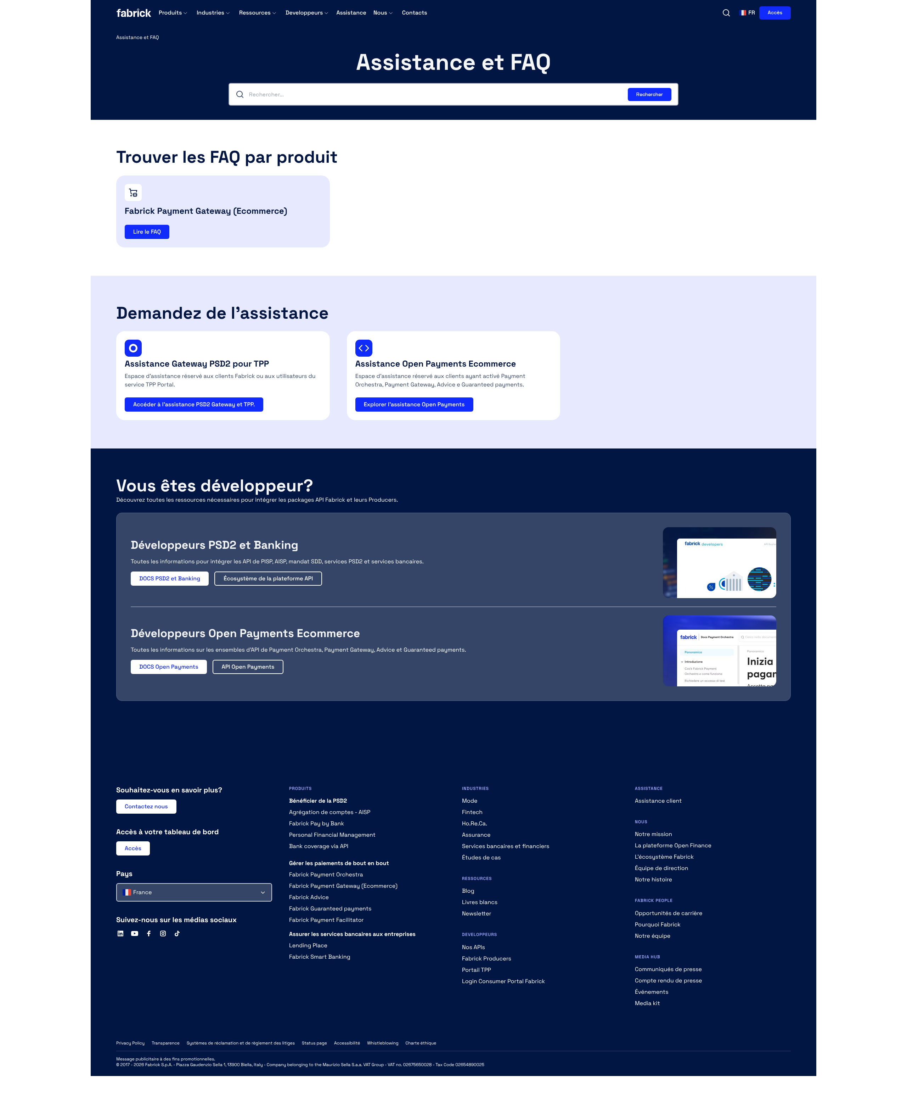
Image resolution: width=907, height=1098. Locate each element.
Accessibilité (347, 1043)
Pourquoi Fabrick (658, 924)
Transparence (166, 1043)
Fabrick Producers (486, 958)
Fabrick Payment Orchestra (326, 874)
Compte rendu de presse (668, 980)
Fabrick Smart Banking (319, 956)
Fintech (472, 812)
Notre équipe (652, 936)
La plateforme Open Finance (673, 845)
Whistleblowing (382, 1043)
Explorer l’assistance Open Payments (414, 404)
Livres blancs (479, 902)
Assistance (351, 12)
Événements (652, 992)
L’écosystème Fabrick (664, 856)
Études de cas (481, 857)
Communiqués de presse (668, 969)
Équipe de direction (661, 868)
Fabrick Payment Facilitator (326, 920)
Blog (468, 890)
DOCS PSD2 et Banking (169, 578)
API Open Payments (248, 666)
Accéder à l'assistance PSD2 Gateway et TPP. (194, 404)
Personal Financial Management (332, 834)
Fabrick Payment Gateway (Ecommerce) (343, 886)
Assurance (476, 834)
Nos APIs (473, 947)
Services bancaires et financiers (506, 846)
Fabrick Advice (309, 897)
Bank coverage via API (318, 846)
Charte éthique (421, 1043)
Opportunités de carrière (669, 913)
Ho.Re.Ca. (474, 823)
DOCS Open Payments (168, 666)
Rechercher (649, 94)
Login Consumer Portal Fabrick (503, 981)
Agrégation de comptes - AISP (329, 812)
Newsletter (476, 913)
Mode (470, 800)
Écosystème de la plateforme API (268, 578)
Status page (314, 1043)
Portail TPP (476, 970)
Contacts (414, 12)
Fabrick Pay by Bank (316, 823)
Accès (775, 13)
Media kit (647, 1003)
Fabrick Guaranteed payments (330, 908)
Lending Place (308, 945)
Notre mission (653, 834)
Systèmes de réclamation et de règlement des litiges (241, 1043)
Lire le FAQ (147, 231)
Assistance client (658, 800)
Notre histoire (653, 879)
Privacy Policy (130, 1043)
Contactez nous (146, 806)
